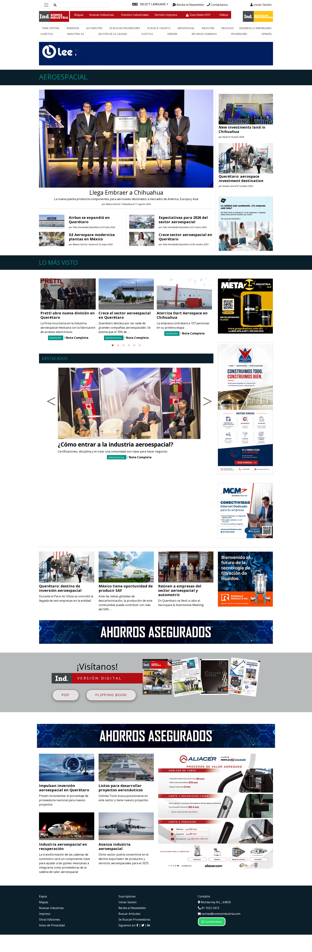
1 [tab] (112, 345)
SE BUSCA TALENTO (158, 28)
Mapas (78, 15)
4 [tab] (129, 345)
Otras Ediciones (49, 919)
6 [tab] (140, 345)
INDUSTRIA (208, 28)
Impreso (44, 914)
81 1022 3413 (210, 908)
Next (216, 310)
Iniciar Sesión (262, 5)
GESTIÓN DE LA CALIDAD (112, 34)
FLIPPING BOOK (111, 695)
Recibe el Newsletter (190, 5)
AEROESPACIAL (186, 28)
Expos (43, 896)
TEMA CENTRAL (51, 28)
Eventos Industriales (135, 15)
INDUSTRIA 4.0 (75, 34)
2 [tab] (118, 345)
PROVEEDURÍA (239, 34)
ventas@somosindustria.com (220, 914)
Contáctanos (219, 5)
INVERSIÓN (73, 28)
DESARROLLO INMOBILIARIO (255, 28)
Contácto (204, 896)
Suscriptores (127, 896)
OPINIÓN (266, 34)
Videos (223, 15)
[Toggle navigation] (46, 5)
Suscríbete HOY (200, 15)
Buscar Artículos (129, 914)
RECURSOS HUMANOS (204, 34)
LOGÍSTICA (46, 34)
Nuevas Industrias (101, 15)
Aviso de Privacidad (52, 925)
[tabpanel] (68, 309)
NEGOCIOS (227, 28)
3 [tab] (123, 345)
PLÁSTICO (147, 34)
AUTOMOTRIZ (94, 28)
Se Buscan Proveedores (134, 919)
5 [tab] (134, 345)
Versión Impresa (166, 15)
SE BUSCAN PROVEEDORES (124, 28)
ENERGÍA (172, 34)
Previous (36, 310)
